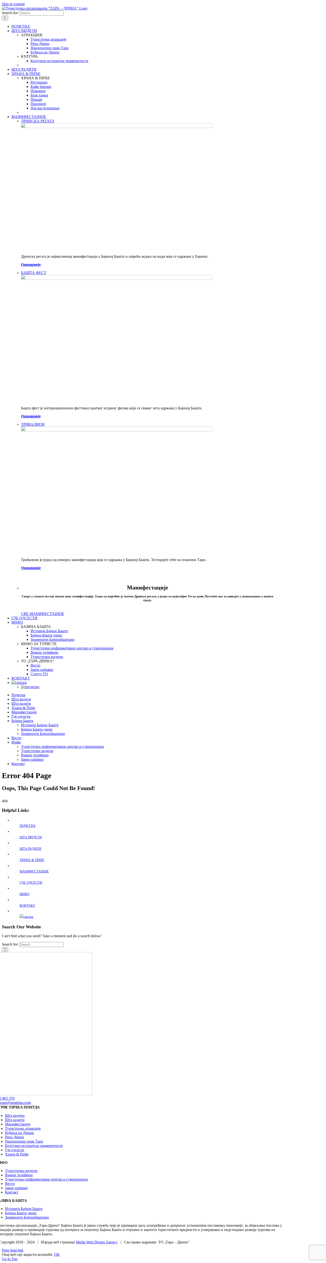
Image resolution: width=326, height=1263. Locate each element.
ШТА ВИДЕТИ (31, 837)
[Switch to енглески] (30, 687)
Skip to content (13, 4)
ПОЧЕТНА (28, 826)
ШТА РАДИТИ (30, 849)
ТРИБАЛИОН (33, 424)
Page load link (12, 1250)
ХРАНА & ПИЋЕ (32, 860)
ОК (57, 1254)
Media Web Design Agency (97, 1242)
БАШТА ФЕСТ (33, 273)
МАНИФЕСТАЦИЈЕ (34, 871)
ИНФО (24, 894)
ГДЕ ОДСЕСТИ (31, 882)
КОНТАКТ (27, 905)
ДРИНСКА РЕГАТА (37, 121)
